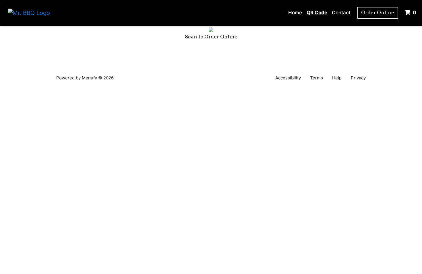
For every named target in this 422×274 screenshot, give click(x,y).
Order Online (377, 12)
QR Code (317, 12)
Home (295, 12)
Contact (341, 12)
